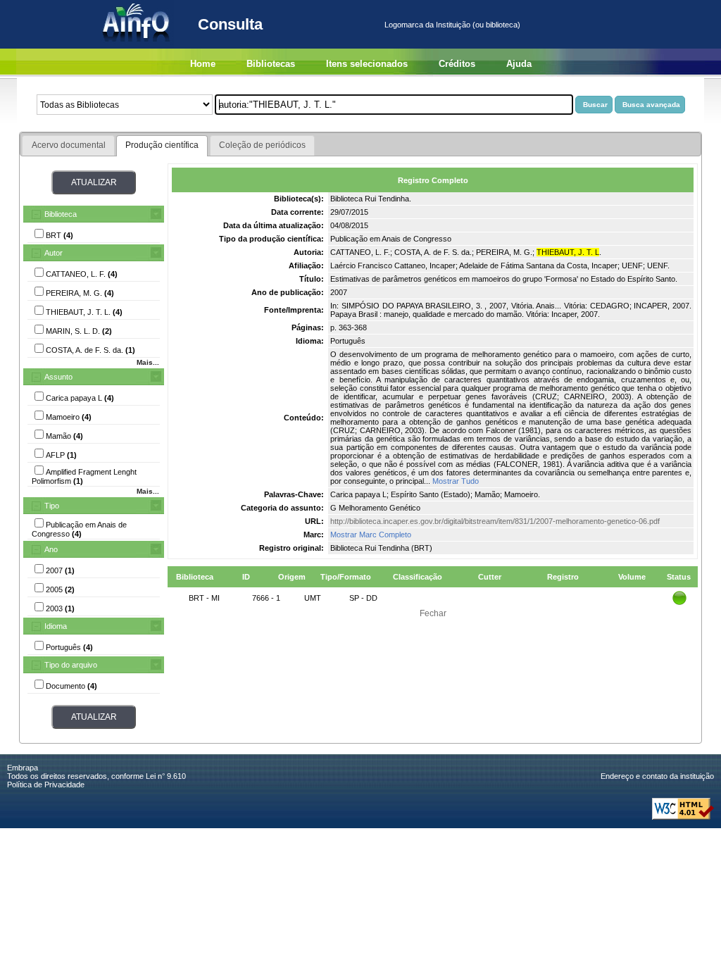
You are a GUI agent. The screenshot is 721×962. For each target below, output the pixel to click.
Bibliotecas (270, 63)
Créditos (457, 63)
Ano (51, 549)
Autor (53, 253)
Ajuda (519, 63)
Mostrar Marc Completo (370, 534)
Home (202, 63)
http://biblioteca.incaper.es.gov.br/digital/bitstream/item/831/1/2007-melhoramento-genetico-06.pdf (495, 521)
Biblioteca (60, 214)
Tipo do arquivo (70, 665)
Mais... (148, 362)
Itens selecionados (367, 63)
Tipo (51, 505)
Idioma (55, 626)
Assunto (58, 377)
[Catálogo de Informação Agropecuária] (137, 46)
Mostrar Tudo (455, 481)
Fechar (433, 613)
